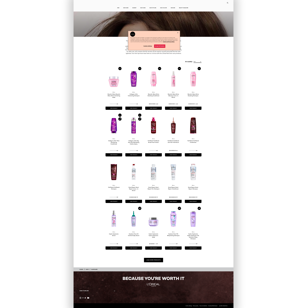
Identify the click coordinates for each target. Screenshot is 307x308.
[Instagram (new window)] (80, 298)
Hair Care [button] (143, 7)
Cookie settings (189, 305)
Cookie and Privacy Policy (169, 41)
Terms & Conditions (203, 305)
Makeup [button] (134, 7)
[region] (154, 40)
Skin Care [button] (125, 7)
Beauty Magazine (183, 7)
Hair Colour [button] (163, 7)
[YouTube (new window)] (88, 298)
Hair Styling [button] (153, 7)
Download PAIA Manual (212, 305)
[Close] (178, 32)
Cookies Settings (148, 46)
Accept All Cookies (159, 46)
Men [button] (118, 7)
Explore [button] (173, 7)
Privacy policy (195, 305)
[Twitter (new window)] (85, 298)
